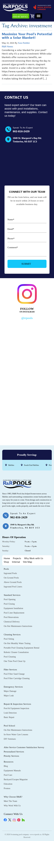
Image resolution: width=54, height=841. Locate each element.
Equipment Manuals (12, 770)
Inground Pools (10, 573)
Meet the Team (10, 801)
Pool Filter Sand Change (14, 674)
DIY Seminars (10, 739)
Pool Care (8, 775)
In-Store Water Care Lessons (16, 734)
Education (8, 784)
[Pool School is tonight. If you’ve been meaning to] (27, 422)
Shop (6, 562)
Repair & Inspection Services (17, 704)
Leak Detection (10, 713)
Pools (6, 569)
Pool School (9, 725)
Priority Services (11, 756)
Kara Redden (24, 43)
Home (7, 558)
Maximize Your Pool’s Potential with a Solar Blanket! (27, 36)
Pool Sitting (9, 639)
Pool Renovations (11, 617)
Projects (17, 558)
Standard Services (12, 595)
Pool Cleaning (10, 657)
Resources (8, 762)
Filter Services (10, 669)
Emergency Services (13, 687)
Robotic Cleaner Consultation (16, 652)
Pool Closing (9, 604)
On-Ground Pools (11, 578)
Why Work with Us (33, 558)
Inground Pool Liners (13, 587)
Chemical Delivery (12, 622)
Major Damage (10, 691)
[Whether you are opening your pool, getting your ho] (27, 393)
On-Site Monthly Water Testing (17, 643)
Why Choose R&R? (13, 797)
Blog (6, 766)
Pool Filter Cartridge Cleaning (17, 678)
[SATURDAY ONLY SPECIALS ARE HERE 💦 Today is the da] (27, 364)
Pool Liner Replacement (14, 613)
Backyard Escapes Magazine (16, 779)
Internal (16, 562)
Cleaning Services (12, 634)
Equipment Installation (13, 608)
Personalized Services (14, 751)
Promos (7, 788)
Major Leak (9, 696)
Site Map (27, 562)
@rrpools (27, 318)
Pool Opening (9, 599)
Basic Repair (9, 717)
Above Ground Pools (13, 582)
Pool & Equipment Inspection (16, 708)
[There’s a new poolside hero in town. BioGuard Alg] (27, 335)
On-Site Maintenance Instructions (18, 626)
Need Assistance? (20, 16)
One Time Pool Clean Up (14, 661)
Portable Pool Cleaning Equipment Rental (21, 648)
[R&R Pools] (15, 7)
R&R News (7, 46)
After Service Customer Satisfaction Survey (24, 747)
